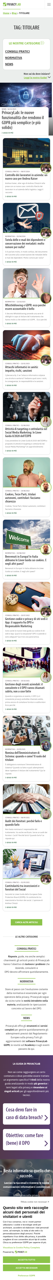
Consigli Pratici (17, 51)
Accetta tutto (26, 1260)
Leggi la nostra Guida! (35, 77)
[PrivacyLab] (20, 1251)
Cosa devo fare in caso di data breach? (24, 1114)
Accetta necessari (27, 1268)
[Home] (12, 4)
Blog (14, 13)
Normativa (13, 58)
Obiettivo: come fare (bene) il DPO (24, 1139)
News (9, 64)
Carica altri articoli (26, 922)
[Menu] (49, 4)
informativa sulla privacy (26, 1195)
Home (6, 13)
